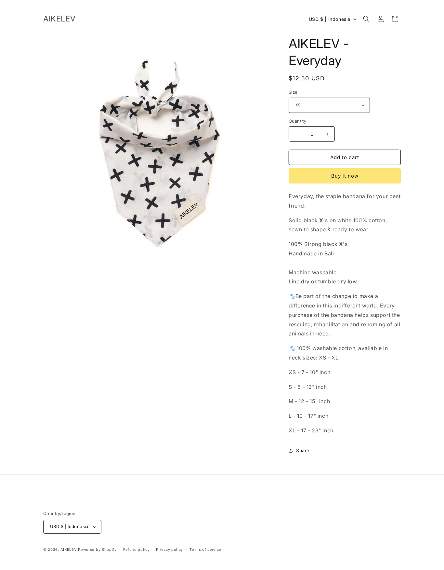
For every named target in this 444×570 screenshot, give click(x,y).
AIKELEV (68, 549)
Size (293, 92)
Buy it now (345, 176)
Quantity (297, 121)
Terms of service (205, 549)
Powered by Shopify (97, 549)
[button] (366, 19)
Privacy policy (169, 549)
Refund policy (136, 549)
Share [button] (302, 450)
